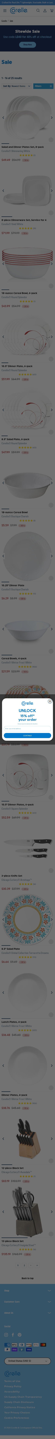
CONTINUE (27, 735)
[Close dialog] (50, 701)
